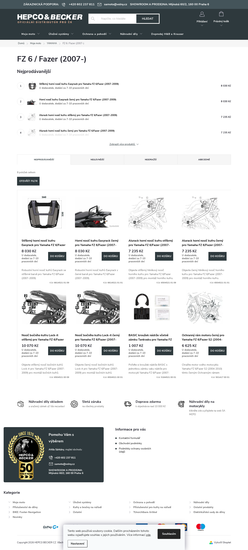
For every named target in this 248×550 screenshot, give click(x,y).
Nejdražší (150, 159)
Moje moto (19, 502)
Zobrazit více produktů (122, 144)
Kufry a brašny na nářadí (87, 507)
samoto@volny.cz (64, 464)
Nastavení (77, 544)
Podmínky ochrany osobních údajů (135, 450)
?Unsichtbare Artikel (145, 512)
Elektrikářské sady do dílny (209, 512)
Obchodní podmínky (130, 443)
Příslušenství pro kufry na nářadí (152, 507)
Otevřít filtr (28, 181)
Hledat (147, 19)
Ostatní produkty (203, 507)
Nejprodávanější (44, 159)
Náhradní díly (201, 502)
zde (148, 535)
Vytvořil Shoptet (222, 542)
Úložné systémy (82, 502)
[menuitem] (30, 34)
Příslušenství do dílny (25, 507)
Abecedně (204, 159)
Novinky (17, 517)
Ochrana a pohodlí (144, 502)
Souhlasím (169, 534)
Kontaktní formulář (129, 438)
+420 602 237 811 (65, 457)
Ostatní (77, 512)
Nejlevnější (97, 159)
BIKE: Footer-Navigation (27, 512)
